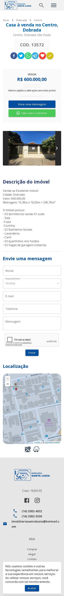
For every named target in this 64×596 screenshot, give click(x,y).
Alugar (32, 554)
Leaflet (37, 442)
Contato (32, 559)
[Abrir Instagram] (37, 500)
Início (6, 20)
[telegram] (35, 56)
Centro (38, 20)
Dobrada (21, 20)
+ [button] (8, 378)
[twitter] (21, 56)
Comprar (32, 549)
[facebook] (13, 56)
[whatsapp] (28, 56)
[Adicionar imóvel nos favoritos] (42, 55)
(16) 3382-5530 (32, 516)
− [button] (8, 383)
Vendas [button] (10, 283)
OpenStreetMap (52, 442)
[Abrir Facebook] (27, 500)
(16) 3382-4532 (32, 511)
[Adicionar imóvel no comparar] (50, 55)
